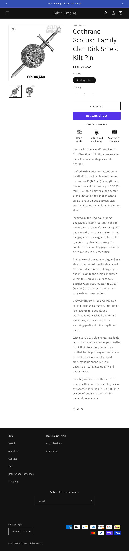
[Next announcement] (122, 3)
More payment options (97, 124)
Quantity (77, 87)
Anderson (51, 450)
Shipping (13, 481)
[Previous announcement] (6, 3)
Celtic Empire (21, 543)
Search (12, 443)
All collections (54, 443)
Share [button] (80, 408)
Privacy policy (36, 543)
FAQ (10, 466)
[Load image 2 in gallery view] (29, 91)
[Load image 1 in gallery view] (15, 91)
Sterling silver (84, 80)
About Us (13, 450)
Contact (12, 458)
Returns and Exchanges (21, 473)
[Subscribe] (91, 501)
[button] (7, 13)
